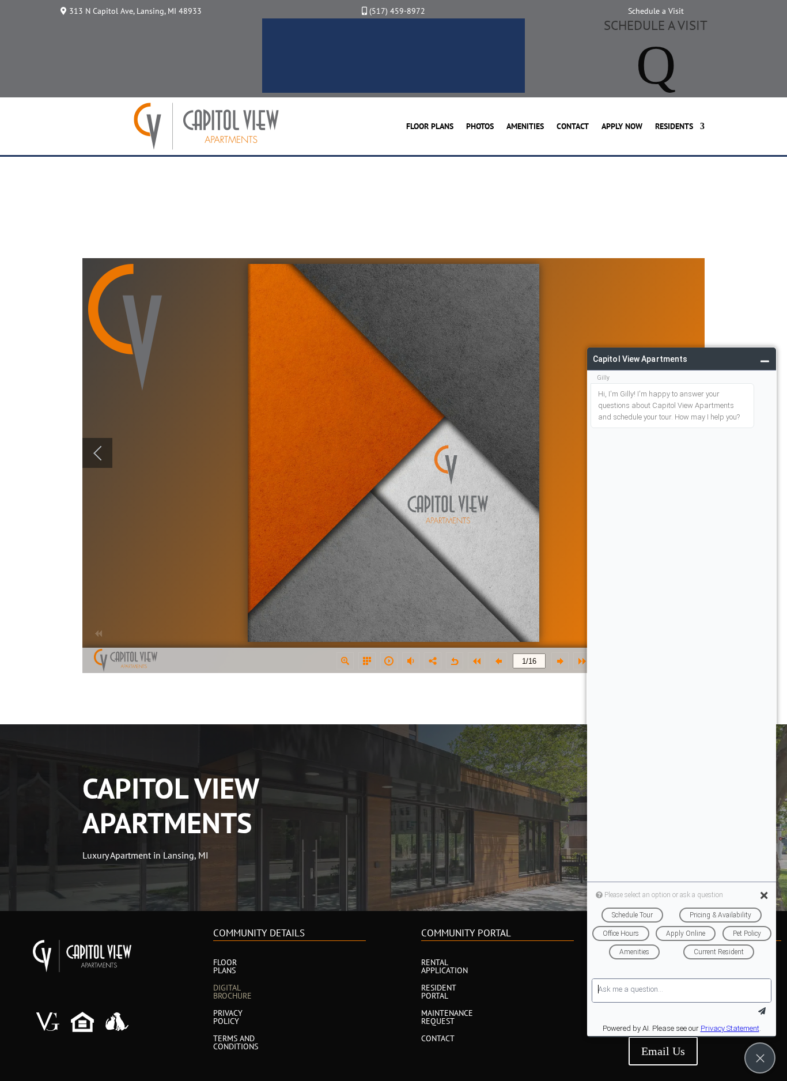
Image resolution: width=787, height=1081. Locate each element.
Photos (480, 126)
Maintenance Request (447, 1017)
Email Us (663, 1051)
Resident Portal (438, 992)
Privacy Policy (228, 1017)
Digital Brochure (232, 992)
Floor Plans (429, 126)
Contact (573, 126)
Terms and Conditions (235, 1043)
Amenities (525, 126)
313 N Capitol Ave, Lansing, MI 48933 (135, 11)
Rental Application (444, 967)
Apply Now (621, 126)
